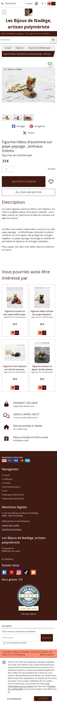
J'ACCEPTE (43, 698)
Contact (29, 3)
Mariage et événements (13, 494)
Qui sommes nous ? (11, 487)
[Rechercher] (53, 39)
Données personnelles (11, 529)
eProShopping (18, 654)
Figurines (20, 48)
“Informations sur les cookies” (20, 686)
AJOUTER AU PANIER (24, 181)
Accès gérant (48, 654)
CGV (5, 491)
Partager (20, 126)
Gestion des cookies (10, 525)
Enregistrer (39, 126)
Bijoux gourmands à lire (13, 498)
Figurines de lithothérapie (39, 48)
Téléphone (8, 559)
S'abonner (46, 638)
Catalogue (7, 479)
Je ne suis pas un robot (17, 642)
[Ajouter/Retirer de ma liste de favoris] (51, 182)
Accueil (8, 48)
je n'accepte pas (14, 698)
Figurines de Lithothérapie (17, 155)
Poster (30, 132)
